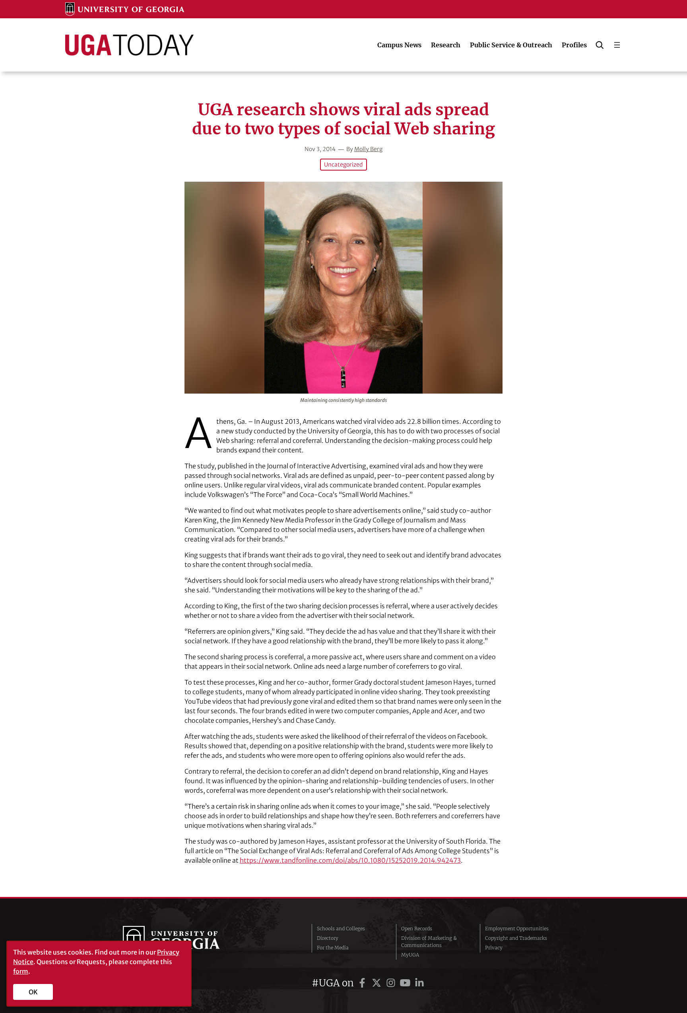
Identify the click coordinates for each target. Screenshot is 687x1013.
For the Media (333, 948)
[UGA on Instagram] (392, 983)
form (20, 971)
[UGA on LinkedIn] (419, 983)
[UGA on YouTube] (406, 983)
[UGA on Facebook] (363, 983)
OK (33, 992)
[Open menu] (617, 45)
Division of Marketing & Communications (429, 941)
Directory (327, 938)
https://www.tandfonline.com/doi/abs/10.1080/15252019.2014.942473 (350, 860)
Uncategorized (343, 164)
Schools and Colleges (341, 928)
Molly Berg (368, 149)
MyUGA (410, 955)
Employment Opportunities (517, 928)
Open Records (416, 928)
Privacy (494, 948)
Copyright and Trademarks (516, 938)
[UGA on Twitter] (378, 983)
